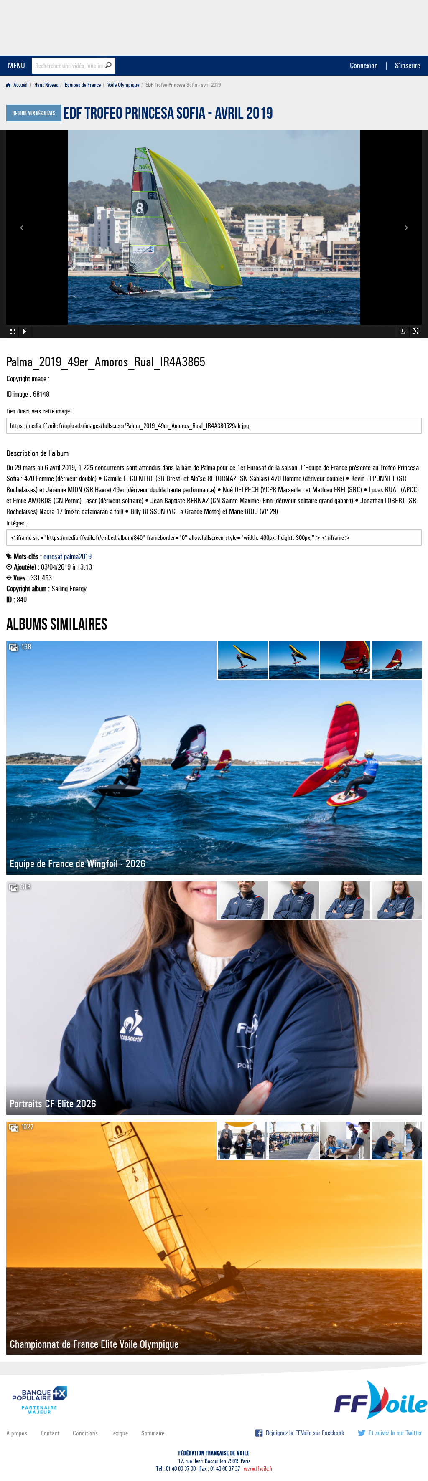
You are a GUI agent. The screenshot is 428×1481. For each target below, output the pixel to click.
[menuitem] (18, 85)
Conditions (85, 1433)
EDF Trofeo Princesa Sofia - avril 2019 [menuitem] (183, 85)
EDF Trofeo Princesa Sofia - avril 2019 (168, 115)
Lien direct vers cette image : (39, 411)
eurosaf (52, 556)
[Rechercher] (108, 65)
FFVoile (369, 26)
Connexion (364, 65)
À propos (16, 1433)
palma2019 (78, 556)
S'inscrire (407, 65)
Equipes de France (83, 85)
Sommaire (152, 1433)
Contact (50, 1433)
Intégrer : (17, 523)
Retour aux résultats (34, 113)
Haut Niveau (46, 85)
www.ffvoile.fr (258, 1468)
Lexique (119, 1433)
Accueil (20, 85)
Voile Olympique (123, 85)
